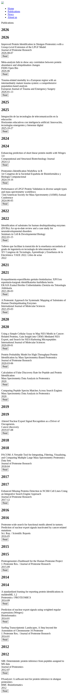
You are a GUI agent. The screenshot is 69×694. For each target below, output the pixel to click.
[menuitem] (11, 8)
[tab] (38, 8)
